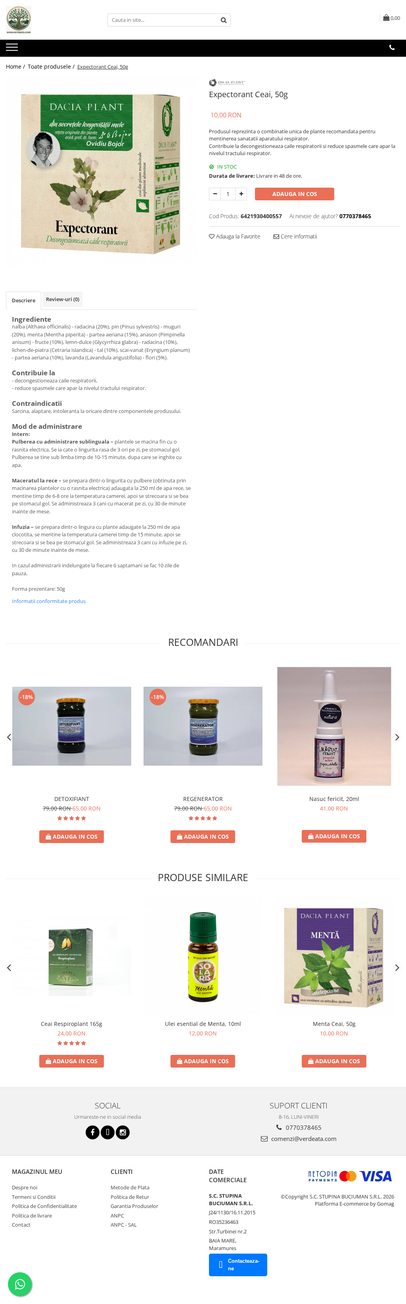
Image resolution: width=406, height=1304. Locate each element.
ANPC (117, 1215)
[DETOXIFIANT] (71, 726)
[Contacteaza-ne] (392, 48)
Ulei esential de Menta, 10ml (203, 1023)
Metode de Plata (130, 1187)
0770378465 (303, 1127)
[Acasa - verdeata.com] (45, 20)
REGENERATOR (203, 799)
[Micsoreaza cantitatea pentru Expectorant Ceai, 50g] (215, 194)
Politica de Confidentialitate (44, 1206)
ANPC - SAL (124, 1224)
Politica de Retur (130, 1196)
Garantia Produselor (134, 1206)
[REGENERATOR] (203, 726)
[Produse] (13, 50)
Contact (21, 1224)
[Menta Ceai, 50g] (334, 956)
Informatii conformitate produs (49, 601)
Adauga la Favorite (237, 236)
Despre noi (24, 1187)
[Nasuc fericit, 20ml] (334, 726)
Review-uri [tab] (62, 299)
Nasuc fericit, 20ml (334, 799)
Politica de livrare (32, 1215)
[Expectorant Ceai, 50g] (101, 172)
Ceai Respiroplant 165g (71, 1023)
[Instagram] (123, 1132)
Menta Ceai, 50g (334, 1023)
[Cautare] (223, 20)
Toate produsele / (52, 66)
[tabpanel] (101, 172)
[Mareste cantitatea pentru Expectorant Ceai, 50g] (241, 194)
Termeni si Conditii (34, 1196)
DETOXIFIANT (71, 799)
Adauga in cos (294, 194)
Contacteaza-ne (243, 1264)
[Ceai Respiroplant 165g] (71, 956)
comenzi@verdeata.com (303, 1139)
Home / (16, 66)
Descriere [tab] (23, 300)
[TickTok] (108, 1132)
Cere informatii (298, 236)
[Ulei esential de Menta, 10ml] (203, 956)
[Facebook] (93, 1132)
